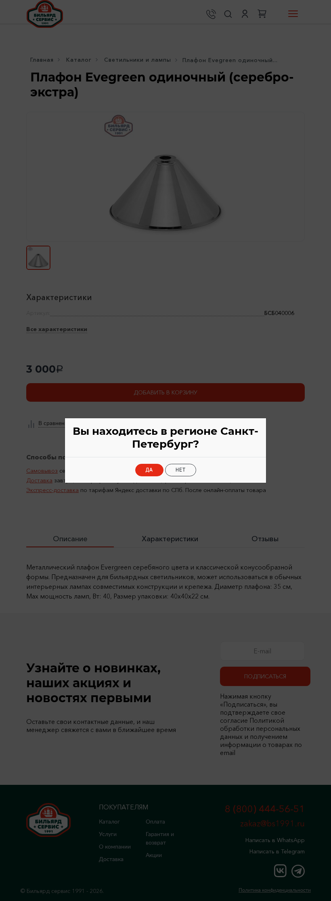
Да (149, 470)
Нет (181, 470)
